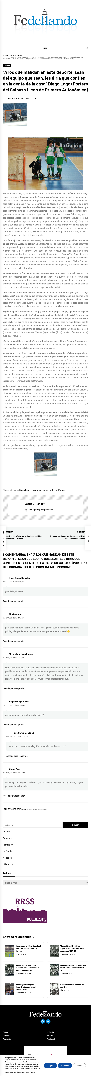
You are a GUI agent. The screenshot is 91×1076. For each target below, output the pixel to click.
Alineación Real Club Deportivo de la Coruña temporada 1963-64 (73, 967)
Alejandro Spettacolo (19, 701)
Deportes (7, 65)
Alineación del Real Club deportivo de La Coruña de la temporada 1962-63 (27, 967)
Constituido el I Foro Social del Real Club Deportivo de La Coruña (28, 948)
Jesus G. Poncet (15, 98)
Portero (61, 490)
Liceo (54, 490)
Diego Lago (24, 490)
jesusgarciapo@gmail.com (41, 509)
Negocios (7, 858)
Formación (8, 844)
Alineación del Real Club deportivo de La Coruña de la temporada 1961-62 (72, 948)
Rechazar (64, 1066)
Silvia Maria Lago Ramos (21, 654)
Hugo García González (19, 578)
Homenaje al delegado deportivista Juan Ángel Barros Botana (26, 987)
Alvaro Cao (14, 769)
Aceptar (50, 1066)
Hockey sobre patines (41, 490)
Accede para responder (14, 601)
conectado (22, 809)
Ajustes (32, 1072)
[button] (45, 48)
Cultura (6, 831)
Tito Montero (15, 614)
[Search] (87, 48)
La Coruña (8, 851)
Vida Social (8, 864)
